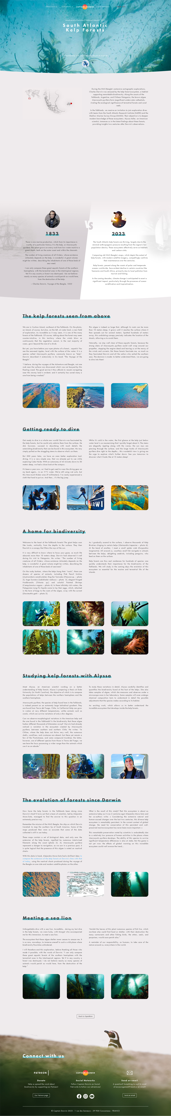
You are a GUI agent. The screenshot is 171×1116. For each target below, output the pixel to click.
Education (66, 7)
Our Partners (104, 7)
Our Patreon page (41, 1095)
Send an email (129, 1095)
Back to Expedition (86, 1016)
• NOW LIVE (120, 7)
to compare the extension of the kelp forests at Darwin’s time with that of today (52, 859)
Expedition (50, 7)
